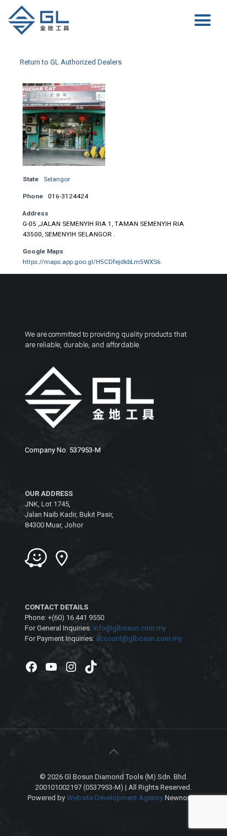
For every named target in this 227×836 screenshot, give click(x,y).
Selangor (57, 179)
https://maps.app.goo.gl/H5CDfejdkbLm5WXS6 (92, 262)
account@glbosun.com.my (139, 638)
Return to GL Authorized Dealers (71, 62)
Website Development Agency (115, 798)
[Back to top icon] (113, 751)
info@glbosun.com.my (129, 628)
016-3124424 (68, 196)
